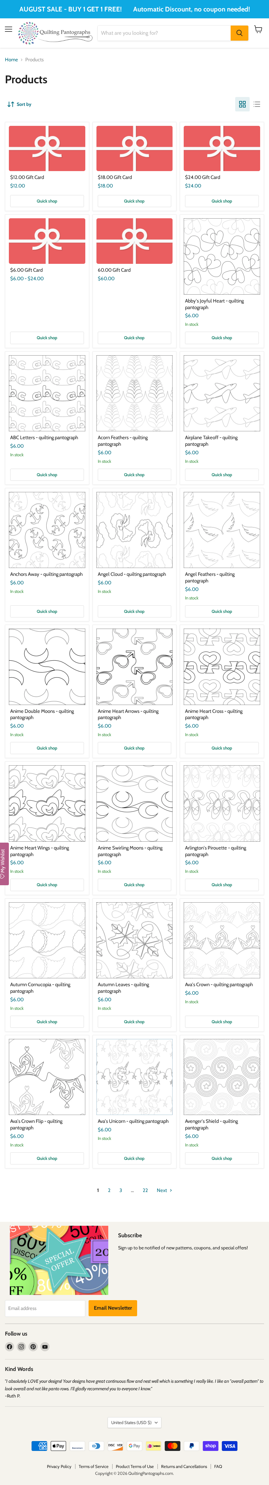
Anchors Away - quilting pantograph (46, 574)
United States (131, 1422)
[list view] (257, 104)
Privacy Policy (59, 1466)
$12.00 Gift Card (27, 177)
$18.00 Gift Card (115, 177)
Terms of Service (94, 1466)
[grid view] (242, 104)
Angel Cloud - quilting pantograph (132, 574)
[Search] (239, 33)
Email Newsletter (113, 1308)
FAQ (218, 1466)
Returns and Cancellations (184, 1466)
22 (145, 1190)
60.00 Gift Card (114, 270)
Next (162, 1190)
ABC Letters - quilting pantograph (44, 437)
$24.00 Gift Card (202, 177)
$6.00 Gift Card (26, 270)
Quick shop (47, 201)
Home (11, 60)
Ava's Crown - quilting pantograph (219, 984)
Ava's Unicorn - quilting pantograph (133, 1121)
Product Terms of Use (135, 1466)
